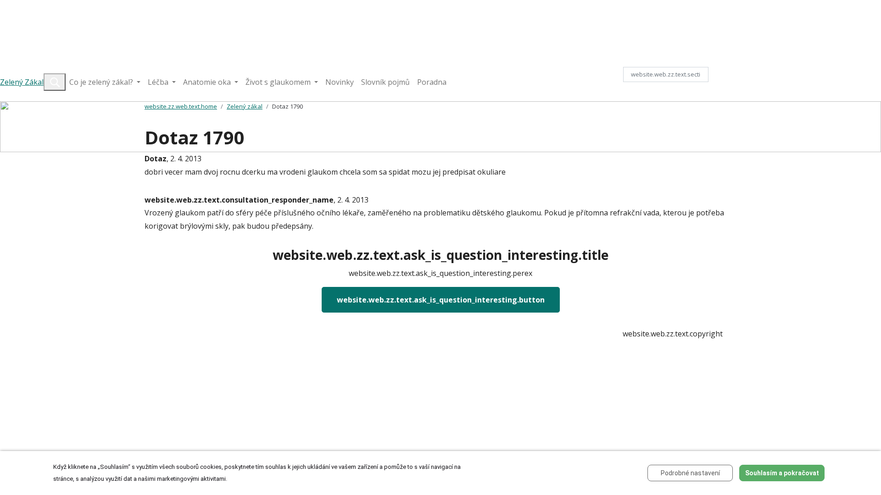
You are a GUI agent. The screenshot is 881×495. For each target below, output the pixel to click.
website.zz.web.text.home (181, 106)
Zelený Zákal (22, 82)
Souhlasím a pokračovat (782, 473)
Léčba (159, 82)
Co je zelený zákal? (102, 82)
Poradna (431, 82)
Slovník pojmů (385, 82)
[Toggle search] (55, 82)
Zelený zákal (244, 106)
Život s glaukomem (278, 82)
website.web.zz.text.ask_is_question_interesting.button (441, 300)
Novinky (339, 82)
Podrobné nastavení (690, 473)
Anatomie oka (208, 82)
